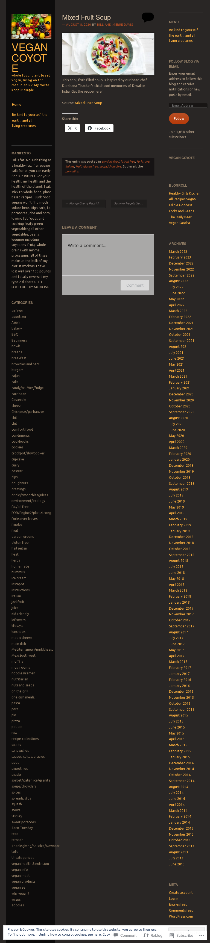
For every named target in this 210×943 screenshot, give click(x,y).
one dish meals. (23, 697)
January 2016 (179, 686)
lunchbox (18, 631)
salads (16, 745)
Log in (173, 898)
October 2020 (180, 406)
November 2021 (181, 329)
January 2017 (179, 673)
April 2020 (177, 441)
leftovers (18, 620)
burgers (17, 370)
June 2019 (177, 501)
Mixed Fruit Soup (88, 103)
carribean (18, 394)
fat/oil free (20, 507)
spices (16, 792)
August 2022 (178, 281)
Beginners (19, 340)
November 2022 (181, 269)
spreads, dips (21, 798)
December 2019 (181, 465)
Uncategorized (22, 857)
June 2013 (177, 864)
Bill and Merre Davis (115, 24)
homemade (20, 566)
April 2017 (177, 656)
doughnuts (19, 483)
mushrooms (20, 667)
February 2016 (180, 679)
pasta (15, 703)
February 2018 (180, 596)
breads (16, 352)
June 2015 (177, 727)
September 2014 (181, 781)
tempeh (17, 840)
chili (14, 417)
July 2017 (176, 638)
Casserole (18, 399)
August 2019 (178, 489)
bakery (16, 328)
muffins (17, 661)
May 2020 (176, 435)
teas (14, 834)
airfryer (17, 310)
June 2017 (177, 644)
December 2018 (181, 537)
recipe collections (25, 739)
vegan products (23, 881)
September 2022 (181, 275)
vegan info (19, 869)
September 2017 (181, 626)
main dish (18, 643)
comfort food (22, 429)
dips (14, 477)
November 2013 (181, 834)
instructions (20, 590)
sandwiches (20, 750)
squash (16, 804)
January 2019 (179, 531)
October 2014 (180, 775)
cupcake (17, 459)
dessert (17, 471)
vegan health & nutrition (30, 863)
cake (15, 382)
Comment (135, 285)
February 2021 (180, 382)
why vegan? (20, 893)
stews (15, 810)
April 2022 (177, 305)
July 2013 (176, 858)
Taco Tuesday (22, 828)
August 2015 (178, 715)
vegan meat (20, 875)
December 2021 (181, 323)
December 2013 (181, 828)
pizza (15, 721)
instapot (17, 584)
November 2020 (181, 400)
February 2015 (180, 751)
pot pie (16, 726)
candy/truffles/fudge (27, 388)
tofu (14, 851)
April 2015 (177, 739)
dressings (18, 489)
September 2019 (181, 483)
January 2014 (179, 822)
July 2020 (176, 424)
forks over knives (24, 519)
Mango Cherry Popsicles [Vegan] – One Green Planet (85, 203)
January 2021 (179, 388)
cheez (16, 405)
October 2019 (180, 477)
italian (16, 596)
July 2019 (176, 495)
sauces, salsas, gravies (28, 756)
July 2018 (176, 566)
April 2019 (177, 513)
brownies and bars (25, 364)
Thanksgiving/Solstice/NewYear (35, 846)
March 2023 (178, 251)
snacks (16, 774)
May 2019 (176, 507)
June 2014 (177, 798)
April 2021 (177, 370)
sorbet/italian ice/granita (30, 780)
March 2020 (178, 448)
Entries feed (178, 904)
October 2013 (180, 840)
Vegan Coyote (29, 57)
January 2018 (179, 602)
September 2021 (181, 340)
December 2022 (181, 263)
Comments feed (181, 910)
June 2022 (177, 293)
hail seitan (19, 548)
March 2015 (178, 745)
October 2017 (180, 620)
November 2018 (181, 543)
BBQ (15, 334)
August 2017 (178, 632)
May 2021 (176, 364)
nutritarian (19, 679)
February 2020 (180, 454)
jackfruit (17, 602)
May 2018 (176, 578)
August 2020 (178, 418)
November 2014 (181, 769)
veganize (18, 887)
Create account (181, 892)
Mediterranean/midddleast (32, 649)
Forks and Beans (181, 211)
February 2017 (180, 667)
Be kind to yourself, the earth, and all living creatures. (30, 120)
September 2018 (181, 555)
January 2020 (179, 459)
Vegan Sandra (179, 223)
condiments (20, 435)
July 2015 (176, 721)
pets (14, 709)
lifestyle (17, 625)
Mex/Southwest (23, 655)
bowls (15, 346)
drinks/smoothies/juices (29, 495)
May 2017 (176, 650)
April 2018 (177, 584)
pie (13, 715)
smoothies (19, 768)
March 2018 (178, 590)
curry (15, 465)
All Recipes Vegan (182, 199)
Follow (179, 118)
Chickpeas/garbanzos (27, 411)
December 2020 (181, 394)
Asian (15, 322)
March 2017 (178, 661)
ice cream (19, 578)
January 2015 (179, 757)
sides (15, 762)
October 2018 (180, 549)
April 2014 (177, 804)
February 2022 (180, 317)
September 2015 (181, 709)
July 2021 (176, 352)
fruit (14, 530)
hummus (18, 572)
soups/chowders (23, 786)
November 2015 (181, 697)
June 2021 (177, 358)
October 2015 (180, 703)
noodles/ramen (23, 673)
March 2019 (178, 519)
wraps (16, 899)
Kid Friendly (20, 614)
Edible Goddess (180, 205)
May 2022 (176, 299)
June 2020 (177, 430)
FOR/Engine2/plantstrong (31, 513)
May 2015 (176, 733)
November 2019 (181, 471)
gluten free (20, 542)
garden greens (22, 536)
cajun (15, 376)
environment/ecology (28, 501)
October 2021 (180, 334)
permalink (72, 171)
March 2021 (178, 376)
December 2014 (181, 763)
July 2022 (176, 287)
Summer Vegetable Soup (130, 203)
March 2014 (178, 810)
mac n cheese (21, 637)
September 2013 (181, 846)
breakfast (18, 358)
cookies (17, 447)
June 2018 (177, 572)
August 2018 (178, 560)
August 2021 (178, 346)
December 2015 (181, 691)
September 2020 (181, 412)
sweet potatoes (23, 822)
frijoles (16, 524)
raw (14, 733)
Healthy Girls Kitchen (184, 193)
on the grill (19, 691)
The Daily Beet (180, 217)
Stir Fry (16, 816)
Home (16, 104)
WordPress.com (181, 916)
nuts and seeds (22, 685)
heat (15, 554)
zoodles (17, 905)
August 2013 (178, 852)
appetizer (19, 316)
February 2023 (180, 257)
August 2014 (178, 787)
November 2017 (181, 614)
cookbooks (19, 441)
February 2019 (180, 525)
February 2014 (180, 816)
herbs (15, 560)
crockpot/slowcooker (28, 453)
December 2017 (181, 608)
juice (15, 608)
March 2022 (178, 311)
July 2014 (176, 792)
